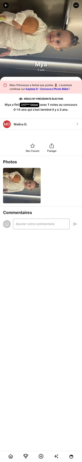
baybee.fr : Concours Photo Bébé (47, 88)
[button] (6, 5)
